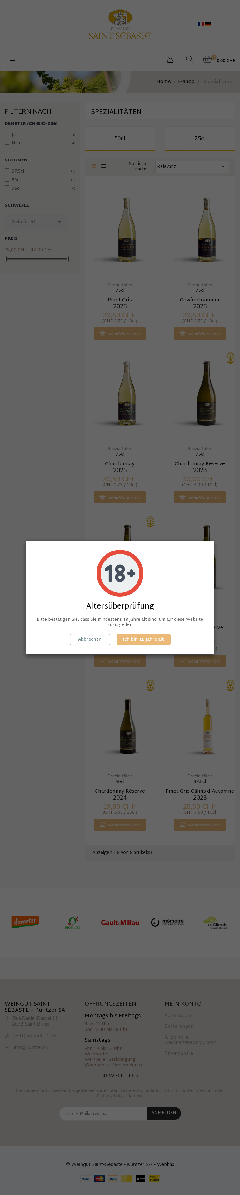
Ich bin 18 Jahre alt (143, 640)
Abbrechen (90, 640)
